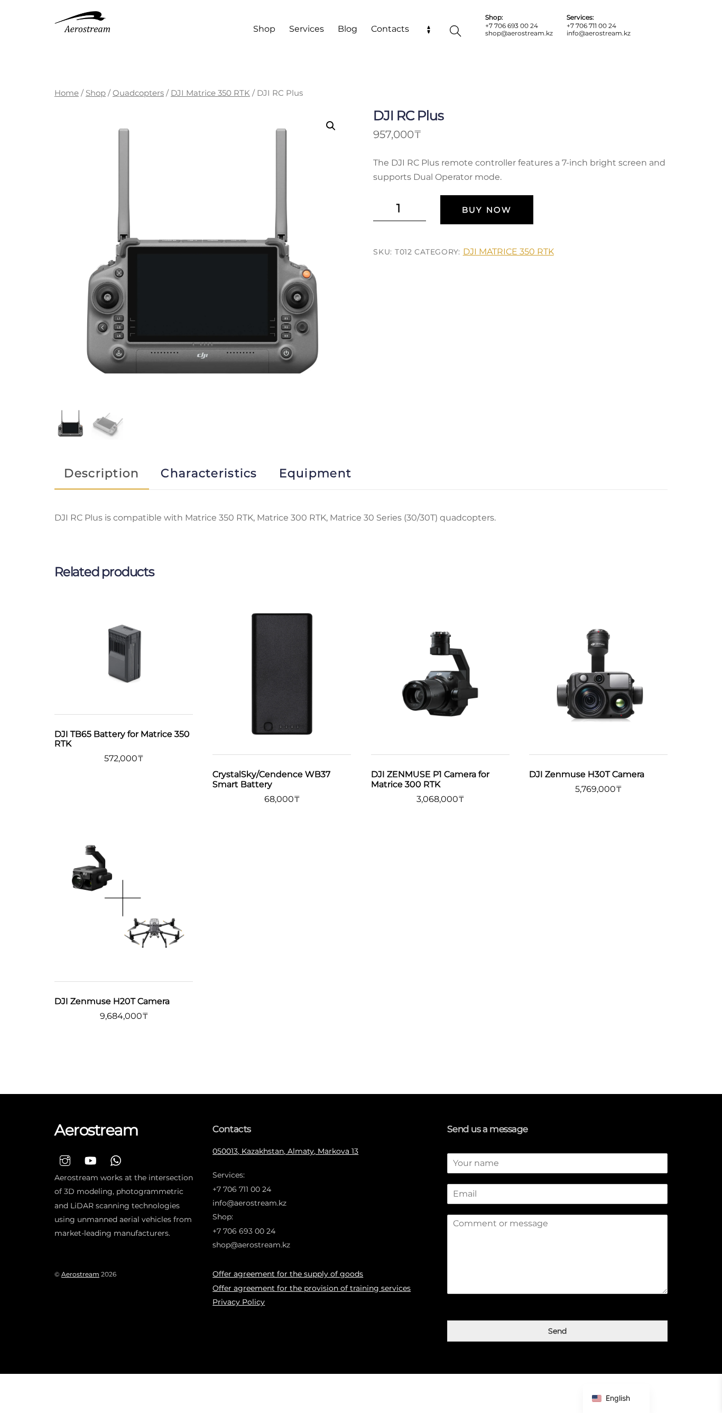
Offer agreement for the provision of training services (311, 1288)
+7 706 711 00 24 (591, 26)
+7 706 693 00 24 (511, 26)
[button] (330, 125)
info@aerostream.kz (599, 33)
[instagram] (65, 1159)
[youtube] (90, 1159)
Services (306, 29)
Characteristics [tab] (209, 473)
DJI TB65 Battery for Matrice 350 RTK (122, 739)
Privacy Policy (238, 1302)
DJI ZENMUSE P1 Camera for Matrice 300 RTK (430, 779)
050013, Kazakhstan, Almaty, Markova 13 (285, 1151)
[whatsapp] (115, 1159)
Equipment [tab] (315, 473)
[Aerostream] (83, 21)
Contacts (390, 29)
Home (66, 93)
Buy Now (487, 210)
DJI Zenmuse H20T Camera (112, 1001)
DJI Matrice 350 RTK (210, 93)
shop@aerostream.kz (519, 33)
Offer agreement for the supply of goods (287, 1274)
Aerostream (80, 1274)
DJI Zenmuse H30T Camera (586, 774)
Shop (264, 29)
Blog (347, 29)
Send (557, 1331)
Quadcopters (138, 93)
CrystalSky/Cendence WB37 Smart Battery (271, 779)
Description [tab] (101, 473)
